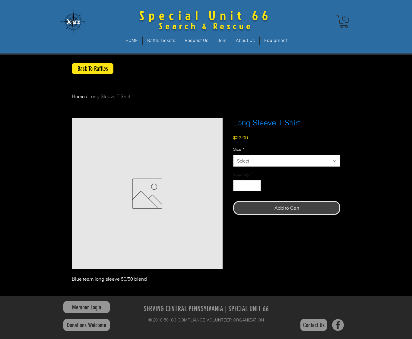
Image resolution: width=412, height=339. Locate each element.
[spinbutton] (247, 185)
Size (238, 149)
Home (78, 96)
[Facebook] (338, 325)
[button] (344, 21)
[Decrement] (238, 185)
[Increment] (256, 185)
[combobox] (286, 161)
